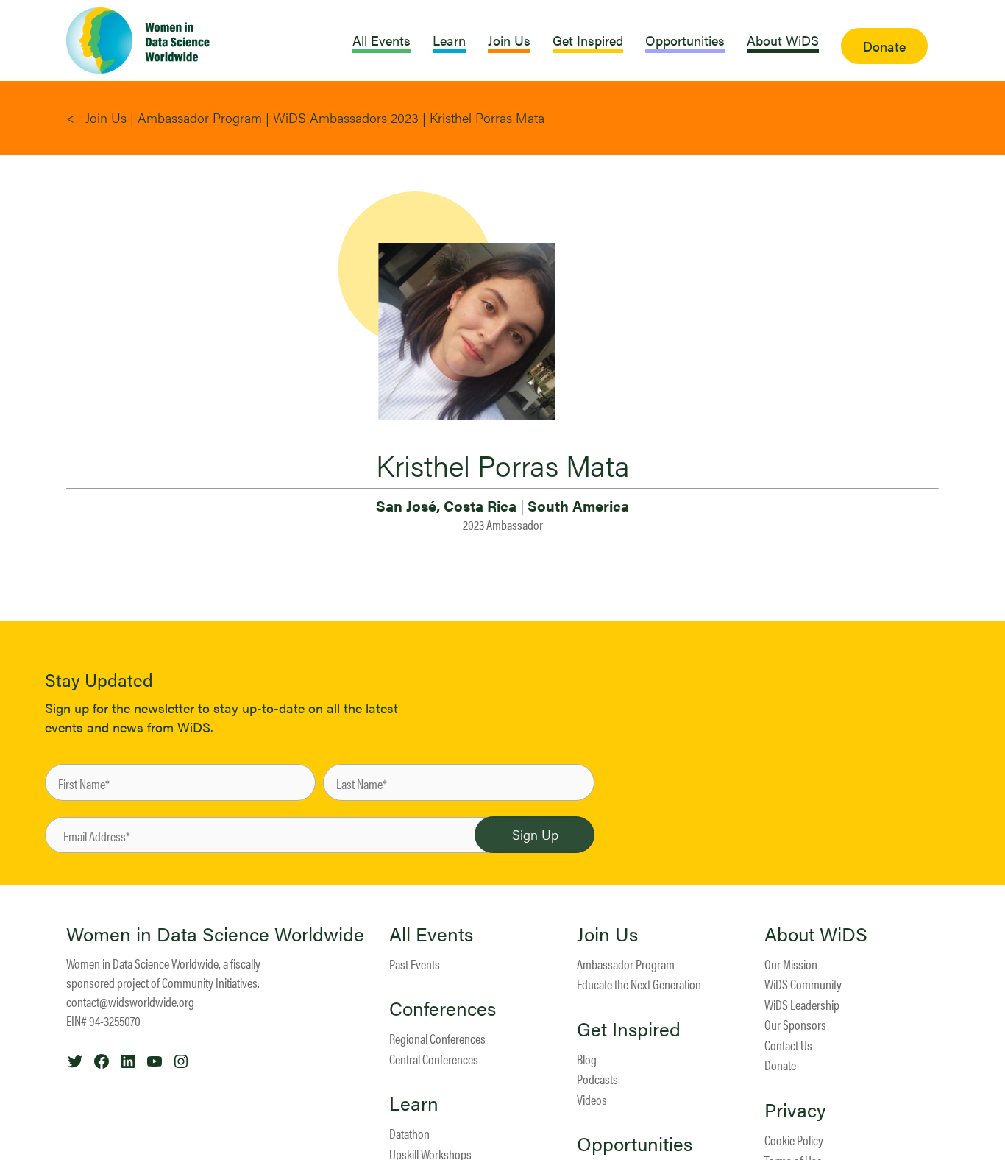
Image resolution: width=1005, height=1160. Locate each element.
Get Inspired (629, 1028)
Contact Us (788, 1045)
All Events (431, 934)
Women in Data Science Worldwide (215, 933)
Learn (413, 1103)
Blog (587, 1059)
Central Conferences (433, 1059)
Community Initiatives (210, 982)
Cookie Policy (793, 1140)
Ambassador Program (200, 117)
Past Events (414, 964)
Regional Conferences (437, 1038)
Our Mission (790, 964)
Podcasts (597, 1078)
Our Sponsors (795, 1024)
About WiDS (815, 934)
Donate (780, 1064)
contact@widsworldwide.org (130, 1001)
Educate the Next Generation (639, 984)
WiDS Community (803, 984)
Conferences (442, 1008)
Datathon (409, 1133)
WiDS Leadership (801, 1004)
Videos (592, 1099)
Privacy (795, 1109)
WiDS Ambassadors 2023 (346, 117)
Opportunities (634, 1143)
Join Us (106, 117)
